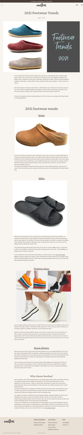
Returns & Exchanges (39, 422)
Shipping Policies (38, 425)
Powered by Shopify (16, 433)
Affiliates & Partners (53, 429)
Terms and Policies (41, 433)
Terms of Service (52, 422)
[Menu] (2, 5)
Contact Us (65, 425)
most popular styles (50, 408)
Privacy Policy (52, 427)
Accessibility (65, 422)
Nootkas (9, 433)
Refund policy (51, 425)
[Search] (76, 5)
